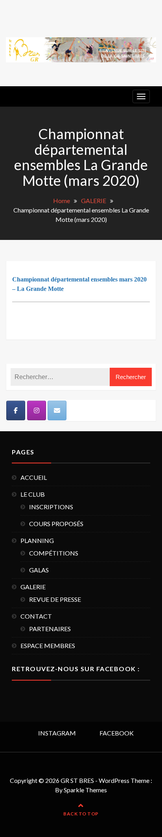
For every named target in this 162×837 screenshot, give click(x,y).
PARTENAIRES (50, 628)
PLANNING (37, 540)
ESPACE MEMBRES (47, 645)
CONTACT (36, 616)
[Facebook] (15, 410)
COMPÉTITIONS (53, 553)
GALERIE (33, 586)
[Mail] (57, 410)
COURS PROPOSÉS (56, 523)
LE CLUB (32, 494)
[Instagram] (36, 410)
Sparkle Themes (85, 789)
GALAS (39, 570)
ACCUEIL (33, 477)
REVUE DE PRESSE (55, 599)
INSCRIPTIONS (51, 506)
